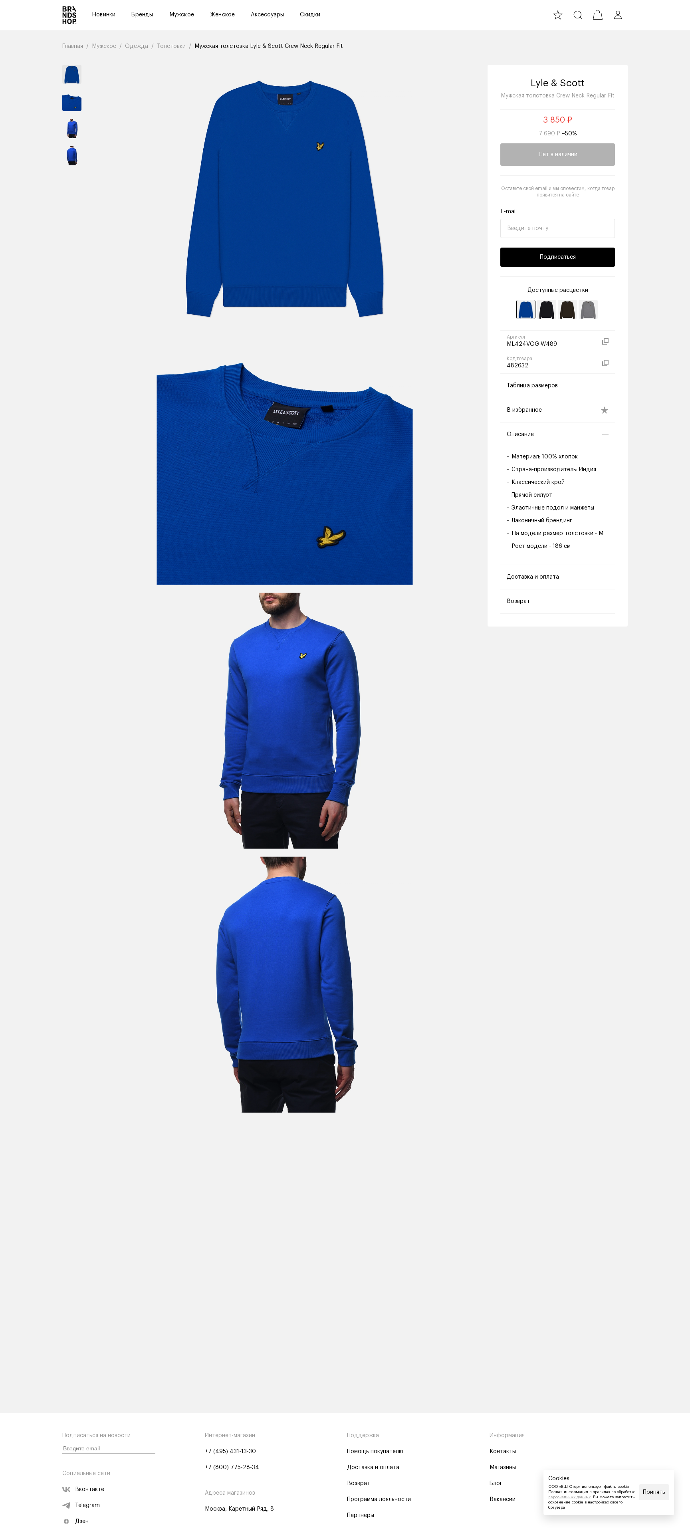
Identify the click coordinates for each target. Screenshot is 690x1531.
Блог (496, 1483)
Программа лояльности (379, 1499)
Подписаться (558, 257)
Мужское (181, 15)
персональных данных (569, 1497)
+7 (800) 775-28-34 (232, 1467)
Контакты (503, 1451)
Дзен (82, 1521)
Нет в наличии (557, 154)
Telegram (87, 1505)
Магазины (503, 1467)
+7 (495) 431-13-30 (230, 1451)
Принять (654, 1492)
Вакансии (503, 1499)
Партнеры (360, 1515)
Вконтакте (89, 1489)
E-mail (508, 211)
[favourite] (558, 15)
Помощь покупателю (375, 1451)
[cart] (598, 15)
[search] (578, 15)
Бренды (142, 15)
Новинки (103, 15)
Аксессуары (267, 15)
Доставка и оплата (373, 1467)
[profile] (618, 15)
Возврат (358, 1483)
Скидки (310, 15)
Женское (222, 15)
